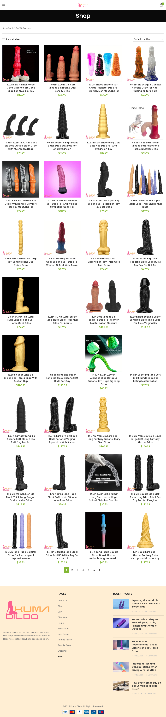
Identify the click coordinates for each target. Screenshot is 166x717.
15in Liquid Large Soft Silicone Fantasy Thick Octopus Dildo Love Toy (145, 555)
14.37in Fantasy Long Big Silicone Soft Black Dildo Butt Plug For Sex (21, 439)
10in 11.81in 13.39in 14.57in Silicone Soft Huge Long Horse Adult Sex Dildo (145, 146)
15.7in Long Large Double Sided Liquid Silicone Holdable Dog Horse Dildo (104, 555)
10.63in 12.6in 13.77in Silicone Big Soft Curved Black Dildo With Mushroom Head (21, 146)
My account (64, 628)
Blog (60, 606)
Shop (60, 656)
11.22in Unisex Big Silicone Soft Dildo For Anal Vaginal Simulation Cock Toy (62, 204)
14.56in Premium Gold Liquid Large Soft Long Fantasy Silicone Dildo (145, 439)
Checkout (63, 617)
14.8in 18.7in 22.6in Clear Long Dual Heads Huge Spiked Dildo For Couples (104, 497)
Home (61, 622)
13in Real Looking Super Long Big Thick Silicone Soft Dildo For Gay (62, 378)
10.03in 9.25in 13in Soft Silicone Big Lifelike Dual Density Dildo (62, 88)
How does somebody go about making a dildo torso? (146, 686)
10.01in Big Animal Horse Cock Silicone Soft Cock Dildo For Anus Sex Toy (21, 88)
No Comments (151, 611)
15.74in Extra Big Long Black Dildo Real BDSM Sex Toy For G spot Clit (62, 555)
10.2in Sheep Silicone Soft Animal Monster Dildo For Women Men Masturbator (104, 88)
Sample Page (64, 645)
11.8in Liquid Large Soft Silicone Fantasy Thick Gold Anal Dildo (104, 262)
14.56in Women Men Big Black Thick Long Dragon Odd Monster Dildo (20, 497)
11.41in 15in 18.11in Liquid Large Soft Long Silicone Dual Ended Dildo (20, 262)
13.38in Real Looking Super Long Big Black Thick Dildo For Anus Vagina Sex (145, 320)
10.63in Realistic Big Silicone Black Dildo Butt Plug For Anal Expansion (62, 146)
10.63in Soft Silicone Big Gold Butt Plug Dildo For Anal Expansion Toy (103, 146)
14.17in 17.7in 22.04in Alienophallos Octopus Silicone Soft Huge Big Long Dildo (104, 379)
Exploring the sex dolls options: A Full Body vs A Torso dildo (146, 603)
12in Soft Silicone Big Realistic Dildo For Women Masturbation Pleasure (104, 320)
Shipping (62, 650)
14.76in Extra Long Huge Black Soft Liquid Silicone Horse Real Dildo (62, 497)
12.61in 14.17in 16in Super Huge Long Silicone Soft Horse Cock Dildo (21, 320)
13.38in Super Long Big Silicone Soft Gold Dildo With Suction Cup (20, 378)
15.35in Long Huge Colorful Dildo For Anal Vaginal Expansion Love (20, 555)
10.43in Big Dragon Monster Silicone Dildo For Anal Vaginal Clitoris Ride (145, 88)
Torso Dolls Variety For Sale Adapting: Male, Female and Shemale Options (145, 624)
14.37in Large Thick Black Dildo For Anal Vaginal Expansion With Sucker (62, 439)
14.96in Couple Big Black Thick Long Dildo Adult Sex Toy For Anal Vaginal (145, 497)
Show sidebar (13, 39)
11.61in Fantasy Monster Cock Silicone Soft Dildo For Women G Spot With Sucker (62, 262)
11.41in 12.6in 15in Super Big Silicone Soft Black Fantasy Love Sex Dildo (104, 204)
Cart (60, 611)
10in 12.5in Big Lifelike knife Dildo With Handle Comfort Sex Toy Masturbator (21, 204)
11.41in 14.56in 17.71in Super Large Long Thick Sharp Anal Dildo (145, 204)
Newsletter (63, 634)
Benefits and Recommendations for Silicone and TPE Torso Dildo (145, 646)
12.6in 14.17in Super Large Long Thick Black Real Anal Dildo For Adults (62, 320)
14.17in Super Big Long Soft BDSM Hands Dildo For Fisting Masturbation (145, 378)
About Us (62, 600)
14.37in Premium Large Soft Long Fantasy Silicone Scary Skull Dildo (104, 439)
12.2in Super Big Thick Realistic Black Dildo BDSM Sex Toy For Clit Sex (145, 262)
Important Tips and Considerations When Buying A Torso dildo (144, 667)
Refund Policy (65, 639)
